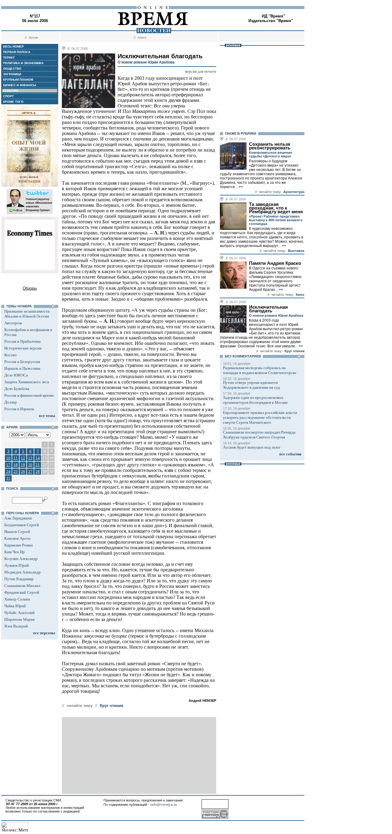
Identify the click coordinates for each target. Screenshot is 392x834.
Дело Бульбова (16, 388)
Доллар (10, 402)
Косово (10, 355)
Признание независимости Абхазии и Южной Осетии (27, 314)
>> (240, 187)
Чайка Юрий (15, 606)
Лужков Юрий (16, 565)
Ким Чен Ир (14, 552)
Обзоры (30, 288)
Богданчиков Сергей (21, 525)
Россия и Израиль (19, 409)
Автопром (13, 323)
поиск (142, 37)
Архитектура (293, 192)
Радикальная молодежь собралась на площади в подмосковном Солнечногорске (259, 370)
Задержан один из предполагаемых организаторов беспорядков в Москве (255, 400)
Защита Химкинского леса (26, 382)
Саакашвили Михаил (22, 585)
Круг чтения (111, 705)
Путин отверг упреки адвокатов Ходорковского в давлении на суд (251, 385)
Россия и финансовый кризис (29, 395)
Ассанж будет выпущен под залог (252, 447)
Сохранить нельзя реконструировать (269, 146)
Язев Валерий (16, 626)
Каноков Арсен (17, 538)
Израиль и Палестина (22, 368)
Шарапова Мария (19, 619)
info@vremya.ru (163, 804)
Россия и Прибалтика (22, 341)
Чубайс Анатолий (19, 612)
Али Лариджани (18, 518)
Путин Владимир (19, 579)
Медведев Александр (22, 572)
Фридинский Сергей (21, 592)
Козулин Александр (21, 558)
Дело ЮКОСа (16, 375)
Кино (300, 294)
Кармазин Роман (18, 545)
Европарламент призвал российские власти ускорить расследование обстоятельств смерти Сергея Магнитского (260, 417)
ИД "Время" (273, 16)
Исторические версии (23, 348)
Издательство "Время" (270, 20)
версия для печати (200, 71)
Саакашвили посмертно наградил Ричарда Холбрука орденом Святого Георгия (259, 434)
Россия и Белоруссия (22, 361)
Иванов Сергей (17, 531)
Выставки (296, 251)
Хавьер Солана (17, 599)
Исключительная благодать (268, 309)
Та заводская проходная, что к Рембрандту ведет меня (276, 208)
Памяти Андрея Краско (275, 263)
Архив (33, 37)
